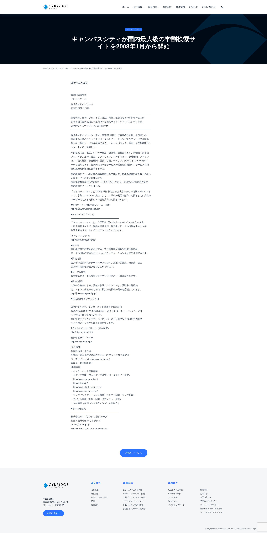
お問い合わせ (53, 513)
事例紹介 (173, 483)
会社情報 (96, 483)
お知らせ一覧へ (133, 453)
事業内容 (128, 483)
